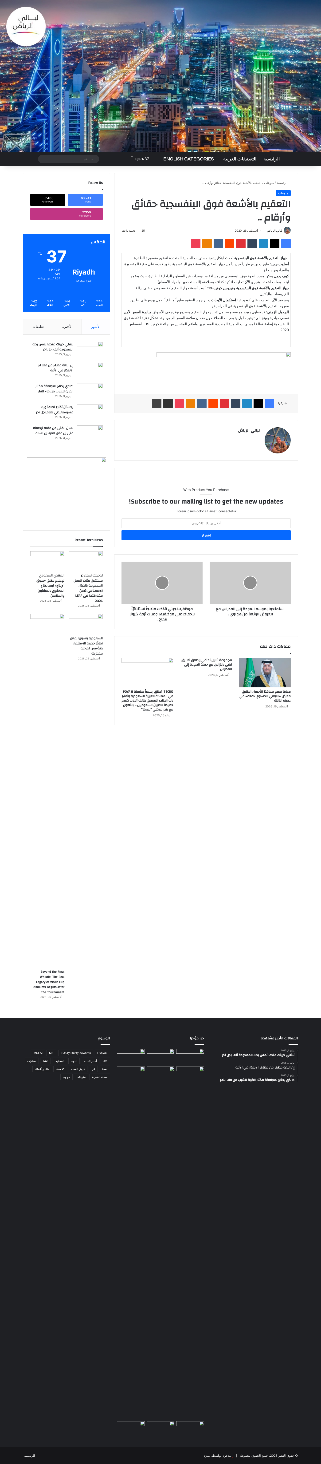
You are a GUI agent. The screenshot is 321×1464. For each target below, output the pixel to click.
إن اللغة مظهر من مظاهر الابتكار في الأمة (55, 367)
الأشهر (96, 326)
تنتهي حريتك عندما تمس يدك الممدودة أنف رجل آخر (52, 347)
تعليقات (38, 326)
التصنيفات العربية (240, 159)
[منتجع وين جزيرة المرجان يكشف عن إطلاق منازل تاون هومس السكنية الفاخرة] (131, 1429)
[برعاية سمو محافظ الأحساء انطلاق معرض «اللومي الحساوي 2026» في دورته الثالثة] (265, 672)
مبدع (207, 1455)
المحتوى (59, 1061)
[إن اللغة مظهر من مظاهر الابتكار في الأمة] (90, 371)
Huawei (102, 1053)
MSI (51, 1053)
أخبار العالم (90, 1061)
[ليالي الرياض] (160, 76)
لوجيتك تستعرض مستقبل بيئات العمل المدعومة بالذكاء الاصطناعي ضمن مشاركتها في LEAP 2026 (88, 588)
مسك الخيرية (99, 1077)
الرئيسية (271, 159)
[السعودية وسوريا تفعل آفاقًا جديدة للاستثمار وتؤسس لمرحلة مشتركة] (86, 623)
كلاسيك (60, 1069)
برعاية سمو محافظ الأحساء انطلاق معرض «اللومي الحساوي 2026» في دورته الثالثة (265, 696)
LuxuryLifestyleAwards (76, 1053)
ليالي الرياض (274, 230)
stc (105, 1061)
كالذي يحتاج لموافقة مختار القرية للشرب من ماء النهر (54, 388)
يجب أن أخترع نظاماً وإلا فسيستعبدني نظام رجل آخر (54, 409)
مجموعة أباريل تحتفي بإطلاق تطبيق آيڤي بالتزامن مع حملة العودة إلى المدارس (206, 664)
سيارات (31, 1061)
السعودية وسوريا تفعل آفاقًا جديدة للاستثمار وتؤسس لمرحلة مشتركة (86, 646)
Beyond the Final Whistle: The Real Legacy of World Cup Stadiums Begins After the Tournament (48, 982)
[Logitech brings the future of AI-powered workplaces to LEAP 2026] (190, 1057)
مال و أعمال (42, 1069)
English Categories (188, 159)
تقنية (45, 1061)
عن (93, 1069)
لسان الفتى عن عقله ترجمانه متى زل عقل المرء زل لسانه (53, 430)
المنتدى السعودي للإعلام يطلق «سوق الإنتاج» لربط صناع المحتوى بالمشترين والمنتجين (50, 585)
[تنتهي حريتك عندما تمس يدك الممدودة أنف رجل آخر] (90, 350)
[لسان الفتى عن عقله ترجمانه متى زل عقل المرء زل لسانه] (90, 434)
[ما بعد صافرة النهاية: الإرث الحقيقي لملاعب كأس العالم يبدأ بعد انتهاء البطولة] (131, 1243)
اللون (74, 1061)
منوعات (269, 183)
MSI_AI (38, 1053)
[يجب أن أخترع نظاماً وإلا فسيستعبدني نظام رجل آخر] (90, 413)
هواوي (66, 1077)
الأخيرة (67, 326)
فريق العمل (78, 1069)
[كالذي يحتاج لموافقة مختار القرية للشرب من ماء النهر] (90, 392)
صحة (104, 1069)
